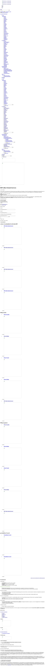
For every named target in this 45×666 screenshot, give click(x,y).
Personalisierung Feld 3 (3, 215)
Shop (1, 9)
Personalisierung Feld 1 (3, 209)
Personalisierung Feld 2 (3, 212)
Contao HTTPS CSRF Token (5, 643)
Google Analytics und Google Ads (6, 660)
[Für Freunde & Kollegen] (8, 161)
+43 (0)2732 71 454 (8, 11)
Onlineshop (2, 11)
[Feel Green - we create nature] (6, 2)
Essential (2, 642)
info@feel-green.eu (5, 12)
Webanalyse (3, 650)
